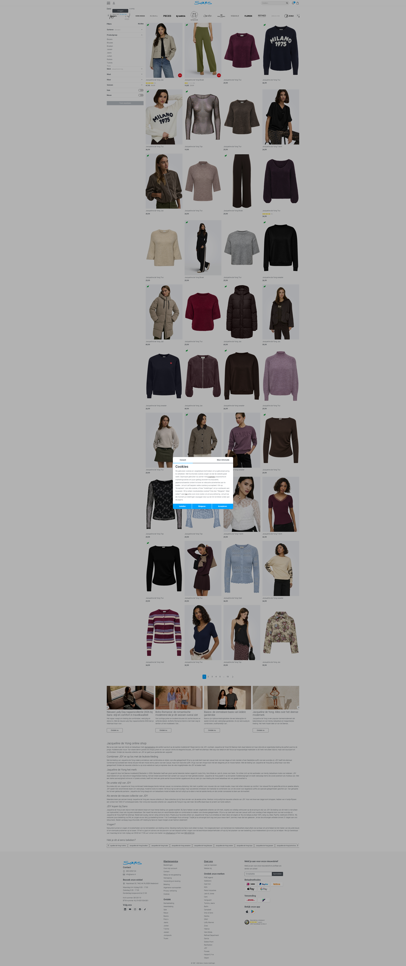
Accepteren (222, 506)
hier (186, 494)
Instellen (182, 506)
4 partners (211, 477)
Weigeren (202, 506)
